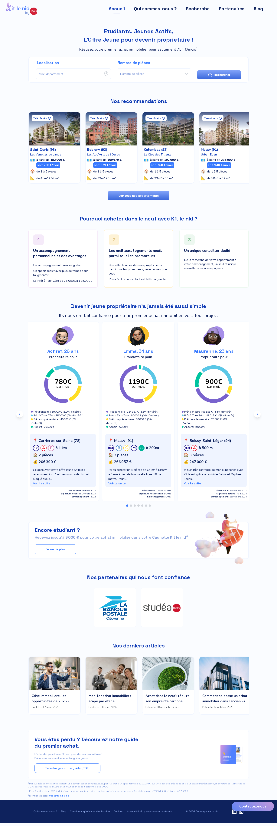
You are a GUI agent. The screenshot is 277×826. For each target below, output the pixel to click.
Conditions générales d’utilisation (90, 811)
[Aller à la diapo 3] (135, 505)
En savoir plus (55, 549)
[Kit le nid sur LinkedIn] (234, 811)
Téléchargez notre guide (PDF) (67, 768)
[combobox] (73, 73)
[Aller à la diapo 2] (131, 505)
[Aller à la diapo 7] (150, 505)
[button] (63, 460)
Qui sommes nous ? (45, 811)
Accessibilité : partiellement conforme (149, 811)
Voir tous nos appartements (138, 196)
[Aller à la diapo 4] (138, 505)
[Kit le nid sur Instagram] (241, 811)
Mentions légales (49, 795)
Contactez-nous (252, 806)
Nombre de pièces (134, 62)
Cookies (118, 811)
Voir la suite (41, 483)
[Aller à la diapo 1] (127, 505)
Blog (63, 811)
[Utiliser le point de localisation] (106, 73)
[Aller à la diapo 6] (146, 505)
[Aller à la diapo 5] (142, 505)
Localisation (48, 62)
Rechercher (222, 75)
